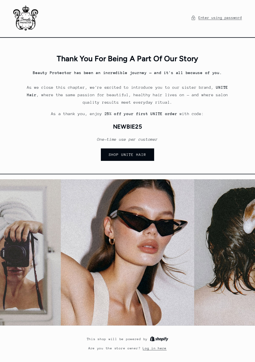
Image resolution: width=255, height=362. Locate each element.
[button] (216, 18)
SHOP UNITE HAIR (127, 154)
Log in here (155, 348)
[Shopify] (159, 339)
